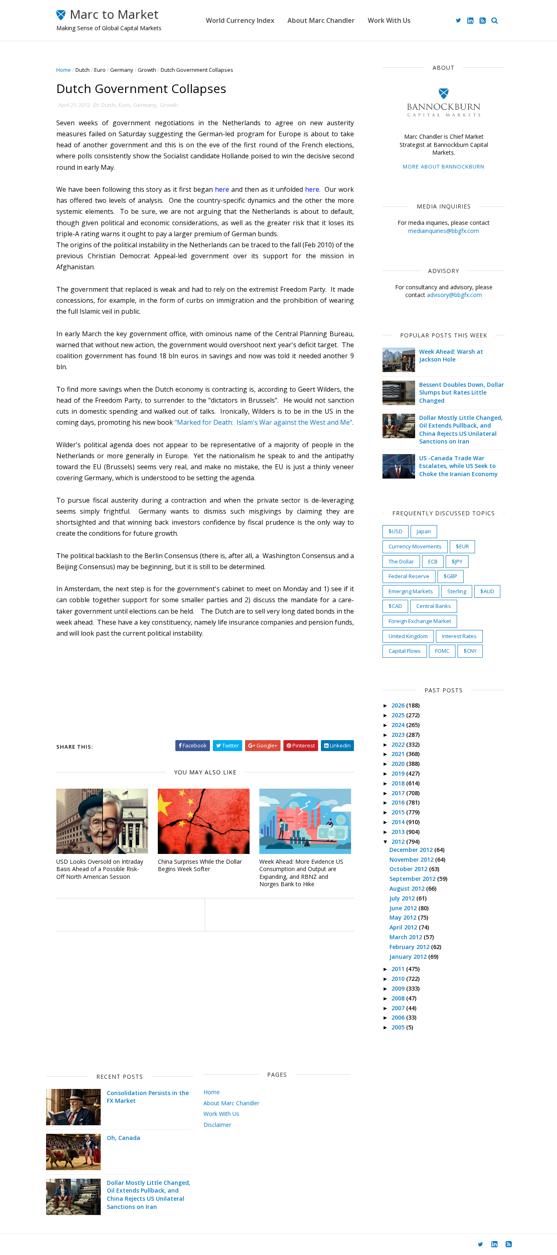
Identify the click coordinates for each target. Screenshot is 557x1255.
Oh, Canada (123, 1138)
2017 (398, 793)
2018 (398, 783)
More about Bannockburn (443, 166)
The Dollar (401, 561)
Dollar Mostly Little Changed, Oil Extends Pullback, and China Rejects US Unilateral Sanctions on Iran (461, 430)
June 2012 (403, 908)
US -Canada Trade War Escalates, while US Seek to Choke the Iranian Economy (458, 466)
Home (63, 69)
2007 (398, 1008)
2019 (398, 773)
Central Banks (433, 606)
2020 (398, 763)
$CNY (470, 650)
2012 (398, 841)
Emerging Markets (411, 591)
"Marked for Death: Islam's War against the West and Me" (263, 422)
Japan (424, 531)
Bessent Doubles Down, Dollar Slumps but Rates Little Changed (461, 392)
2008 (398, 998)
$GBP (451, 576)
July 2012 (402, 898)
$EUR (462, 546)
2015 (398, 812)
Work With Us (389, 20)
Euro (100, 69)
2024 (398, 725)
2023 (398, 734)
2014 (398, 822)
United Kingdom (408, 636)
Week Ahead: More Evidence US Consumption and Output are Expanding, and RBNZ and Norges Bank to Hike (301, 873)
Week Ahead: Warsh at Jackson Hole (451, 356)
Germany (121, 69)
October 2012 (409, 869)
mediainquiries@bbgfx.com (443, 231)
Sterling (456, 591)
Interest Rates (459, 636)
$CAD (395, 606)
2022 (398, 744)
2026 (398, 705)
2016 (398, 802)
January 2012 (408, 956)
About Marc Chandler (321, 20)
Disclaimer (217, 1125)
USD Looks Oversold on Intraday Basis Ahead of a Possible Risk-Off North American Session (99, 869)
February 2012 (410, 947)
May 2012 (403, 917)
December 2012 (411, 850)
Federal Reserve (409, 576)
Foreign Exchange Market (420, 621)
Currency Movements (415, 546)
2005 (398, 1027)
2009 (398, 988)
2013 (398, 832)
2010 (398, 978)
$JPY (457, 561)
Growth (147, 69)
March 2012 (406, 937)
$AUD (487, 591)
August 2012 (407, 888)
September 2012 (413, 878)
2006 (398, 1017)
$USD (395, 531)
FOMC (442, 650)
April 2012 (404, 927)
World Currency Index (240, 20)
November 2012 (412, 859)
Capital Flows (405, 650)
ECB (433, 561)
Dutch (82, 69)
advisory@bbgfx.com (454, 295)
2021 (398, 754)
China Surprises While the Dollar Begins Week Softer (200, 865)
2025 (398, 715)
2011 (398, 969)
